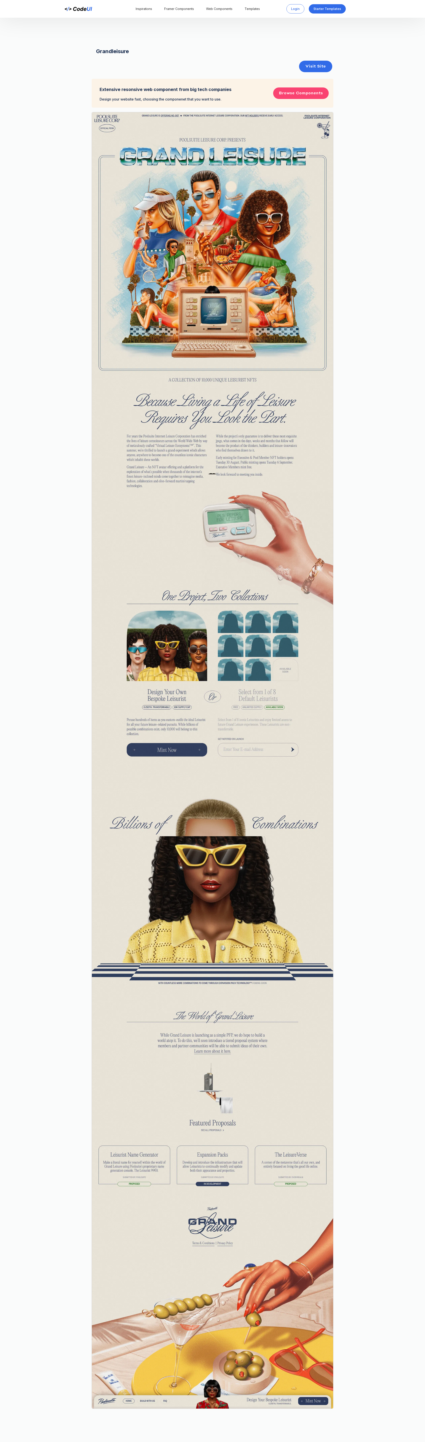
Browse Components (301, 93)
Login (295, 9)
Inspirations (144, 9)
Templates (252, 9)
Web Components (219, 9)
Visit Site (315, 66)
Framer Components (179, 9)
